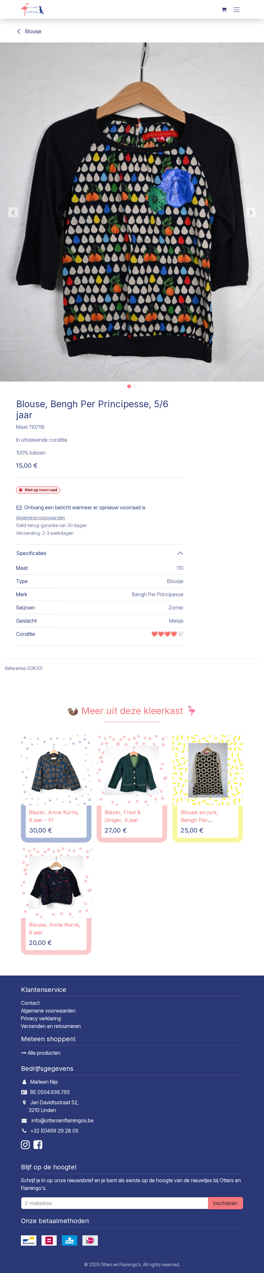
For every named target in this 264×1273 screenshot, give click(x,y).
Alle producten (43, 1053)
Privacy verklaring (41, 1018)
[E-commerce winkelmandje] (223, 9)
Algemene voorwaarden (48, 1010)
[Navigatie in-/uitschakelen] (236, 9)
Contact (30, 1003)
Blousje (33, 31)
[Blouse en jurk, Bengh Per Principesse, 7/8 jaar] (208, 770)
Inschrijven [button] (225, 1203)
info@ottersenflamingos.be (63, 1120)
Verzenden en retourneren (51, 1026)
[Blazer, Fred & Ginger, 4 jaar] (132, 770)
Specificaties (31, 553)
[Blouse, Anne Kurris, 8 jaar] (56, 882)
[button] (13, 212)
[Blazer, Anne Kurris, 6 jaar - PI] (56, 770)
